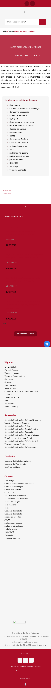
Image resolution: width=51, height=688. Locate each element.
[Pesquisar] (42, 22)
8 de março (15, 105)
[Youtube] (31, 660)
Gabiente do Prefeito (19, 139)
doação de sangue (18, 129)
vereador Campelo (18, 170)
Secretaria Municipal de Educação (18, 432)
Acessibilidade (10, 367)
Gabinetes (8, 379)
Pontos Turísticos (11, 397)
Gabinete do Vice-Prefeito (15, 464)
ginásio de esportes (18, 146)
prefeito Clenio (16, 159)
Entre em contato (11, 373)
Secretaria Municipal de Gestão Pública (21, 429)
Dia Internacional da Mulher (22, 125)
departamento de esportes (22, 122)
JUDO (12, 149)
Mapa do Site (10, 388)
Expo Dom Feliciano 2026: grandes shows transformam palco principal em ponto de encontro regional (23, 304)
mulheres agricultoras (19, 156)
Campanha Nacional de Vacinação (25, 108)
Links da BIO (10, 385)
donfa (12, 136)
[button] (1, 4)
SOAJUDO (14, 163)
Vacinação (14, 166)
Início (5, 31)
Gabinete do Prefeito (19, 142)
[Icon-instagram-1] (32, 3)
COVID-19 (14, 119)
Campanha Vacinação (19, 112)
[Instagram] (25, 660)
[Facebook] (26, 3)
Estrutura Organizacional (15, 376)
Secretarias (9, 403)
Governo (8, 382)
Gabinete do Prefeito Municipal (17, 461)
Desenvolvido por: (25, 678)
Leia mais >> (11, 239)
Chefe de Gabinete (12, 467)
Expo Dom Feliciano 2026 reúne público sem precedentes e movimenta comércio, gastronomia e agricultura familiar (24, 231)
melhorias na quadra (19, 153)
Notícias (11, 31)
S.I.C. (6, 400)
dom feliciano (16, 132)
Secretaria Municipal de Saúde (17, 426)
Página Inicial (10, 394)
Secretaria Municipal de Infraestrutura (20, 447)
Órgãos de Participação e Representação (21, 391)
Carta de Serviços (11, 370)
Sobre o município (12, 406)
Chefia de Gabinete (18, 115)
